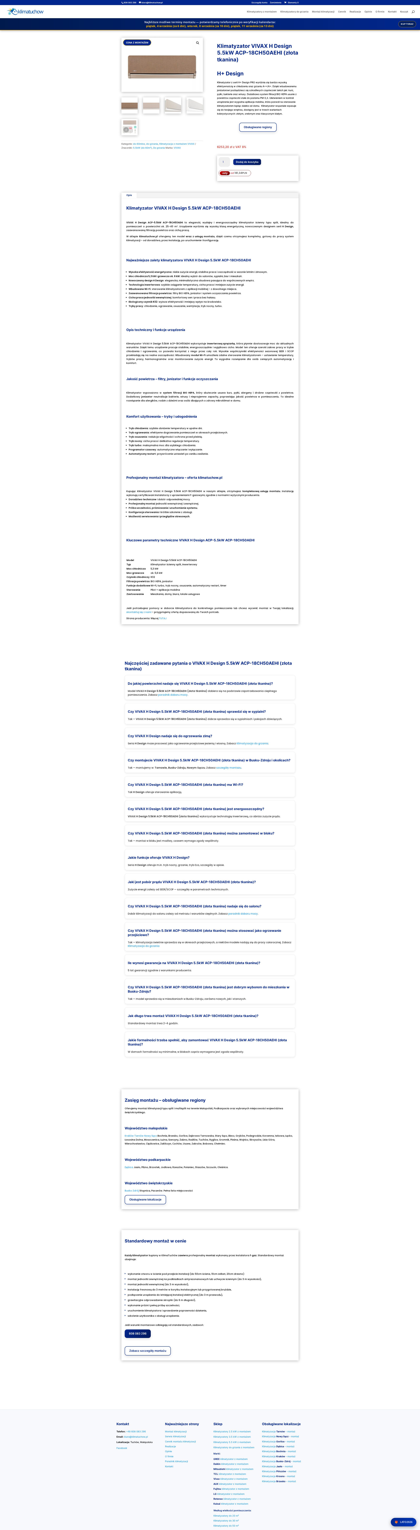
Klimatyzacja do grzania (252, 743)
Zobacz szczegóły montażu (147, 1350)
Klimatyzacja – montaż (278, 1431)
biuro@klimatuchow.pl (136, 1436)
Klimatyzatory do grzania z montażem (233, 1447)
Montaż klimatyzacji (323, 11)
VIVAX (177, 147)
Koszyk (404, 11)
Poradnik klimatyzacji (176, 1461)
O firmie (380, 11)
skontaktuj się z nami (138, 612)
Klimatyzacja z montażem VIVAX (176, 143)
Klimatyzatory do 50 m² (226, 1525)
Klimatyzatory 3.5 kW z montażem (232, 1436)
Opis (129, 195)
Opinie (368, 11)
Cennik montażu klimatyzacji (180, 1441)
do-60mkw (139, 143)
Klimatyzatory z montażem (262, 11)
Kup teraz (407, 23)
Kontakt (392, 11)
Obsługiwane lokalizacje (145, 1199)
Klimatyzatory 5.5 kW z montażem (232, 1442)
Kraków (129, 1135)
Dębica (129, 1167)
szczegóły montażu (228, 767)
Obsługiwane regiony (258, 127)
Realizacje (355, 11)
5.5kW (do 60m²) (142, 147)
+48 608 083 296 (136, 1431)
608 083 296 (138, 1333)
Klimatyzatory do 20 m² (226, 1515)
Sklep (217, 1424)
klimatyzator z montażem (230, 1459)
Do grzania (159, 147)
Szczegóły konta (259, 3)
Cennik (342, 11)
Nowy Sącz (150, 1135)
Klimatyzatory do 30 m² (226, 1520)
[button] (198, 43)
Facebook (121, 1448)
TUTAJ (163, 618)
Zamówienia (275, 3)
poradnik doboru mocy (173, 695)
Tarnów (139, 1135)
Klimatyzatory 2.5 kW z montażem (232, 1431)
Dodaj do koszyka (247, 162)
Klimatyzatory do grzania (294, 11)
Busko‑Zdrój (132, 1190)
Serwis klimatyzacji (175, 1436)
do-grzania (152, 143)
